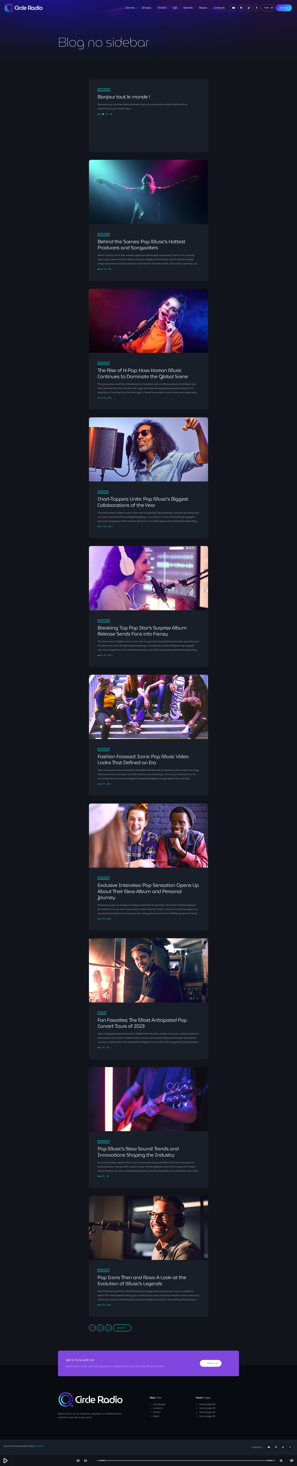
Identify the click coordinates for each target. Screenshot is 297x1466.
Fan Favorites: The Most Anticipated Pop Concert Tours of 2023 (142, 1023)
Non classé (104, 90)
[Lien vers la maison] (23, 7)
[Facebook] (256, 7)
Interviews (103, 235)
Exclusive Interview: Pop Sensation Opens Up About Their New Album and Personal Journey (148, 891)
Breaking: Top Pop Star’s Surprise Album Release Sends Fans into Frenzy (142, 631)
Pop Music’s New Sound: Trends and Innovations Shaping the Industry (138, 1152)
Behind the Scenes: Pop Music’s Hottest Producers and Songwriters (141, 244)
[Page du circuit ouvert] (94, 1460)
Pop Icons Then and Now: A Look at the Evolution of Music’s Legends (142, 1280)
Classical (103, 492)
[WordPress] (241, 7)
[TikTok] (248, 7)
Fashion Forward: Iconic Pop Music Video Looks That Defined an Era (143, 759)
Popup (283, 8)
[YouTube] (233, 7)
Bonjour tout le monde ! (124, 97)
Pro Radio (39, 1446)
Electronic (103, 363)
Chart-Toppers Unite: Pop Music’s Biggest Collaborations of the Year (143, 502)
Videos (102, 1013)
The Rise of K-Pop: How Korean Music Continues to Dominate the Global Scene (143, 373)
